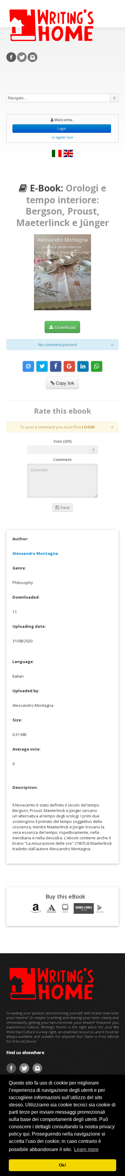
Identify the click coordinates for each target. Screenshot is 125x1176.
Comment (62, 459)
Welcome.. (63, 119)
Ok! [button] (62, 1165)
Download (64, 327)
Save (64, 507)
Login (61, 128)
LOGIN (88, 427)
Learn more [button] (86, 1149)
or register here (62, 137)
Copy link (64, 383)
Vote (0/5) (62, 441)
